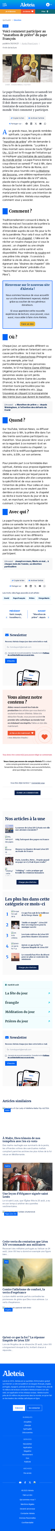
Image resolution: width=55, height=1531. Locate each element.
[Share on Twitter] (36, 124)
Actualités (27, 1422)
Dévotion (17, 20)
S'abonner (19, 1408)
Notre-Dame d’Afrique (37, 367)
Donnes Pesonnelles (27, 1518)
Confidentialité (27, 1522)
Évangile (12, 1003)
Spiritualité (7, 20)
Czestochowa (27, 356)
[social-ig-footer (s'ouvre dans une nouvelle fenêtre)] (35, 1482)
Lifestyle (27, 1425)
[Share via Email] (40, 124)
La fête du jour (16, 993)
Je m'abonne (10, 11)
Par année (27, 1473)
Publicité (27, 1462)
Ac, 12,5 (8, 152)
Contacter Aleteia (28, 1513)
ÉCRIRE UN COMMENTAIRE (27, 793)
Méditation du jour (20, 1012)
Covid (6, 598)
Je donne (26, 11)
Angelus (8, 1310)
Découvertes (27, 1432)
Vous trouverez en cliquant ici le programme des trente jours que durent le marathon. (27, 393)
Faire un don (27, 324)
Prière (31, 598)
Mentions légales (27, 1504)
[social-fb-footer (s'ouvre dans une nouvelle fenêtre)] (25, 1482)
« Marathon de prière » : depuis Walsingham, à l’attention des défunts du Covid (25, 407)
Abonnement (27, 1454)
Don (27, 1458)
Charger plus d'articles (27, 882)
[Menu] (10, 4)
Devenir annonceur (27, 1509)
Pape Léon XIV (10, 1214)
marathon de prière (15, 141)
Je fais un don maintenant (19, 733)
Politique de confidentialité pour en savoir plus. (28, 654)
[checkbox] (6, 653)
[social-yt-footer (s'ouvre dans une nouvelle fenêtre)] (20, 1482)
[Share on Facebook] (27, 124)
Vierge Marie (43, 598)
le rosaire (40, 252)
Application (27, 1447)
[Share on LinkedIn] (31, 124)
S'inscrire (11, 661)
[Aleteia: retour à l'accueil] (27, 4)
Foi (6, 1262)
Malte (7, 1110)
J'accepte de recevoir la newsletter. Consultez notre (28, 654)
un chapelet (25, 238)
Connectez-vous (38, 783)
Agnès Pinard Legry (30, 43)
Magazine (27, 1451)
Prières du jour (16, 1021)
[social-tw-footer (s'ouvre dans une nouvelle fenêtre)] (30, 1482)
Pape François (19, 598)
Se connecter (34, 1408)
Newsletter (27, 1444)
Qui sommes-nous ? (27, 1499)
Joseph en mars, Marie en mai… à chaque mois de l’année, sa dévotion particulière (26, 564)
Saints (7, 1166)
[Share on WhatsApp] (45, 124)
